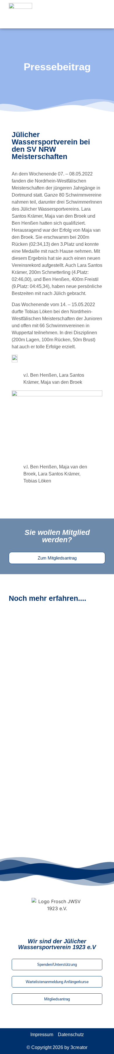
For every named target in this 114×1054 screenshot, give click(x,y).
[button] (96, 14)
